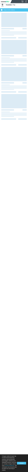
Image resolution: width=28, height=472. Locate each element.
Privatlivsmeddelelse (9, 465)
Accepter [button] (22, 463)
